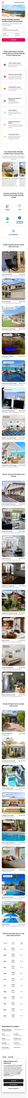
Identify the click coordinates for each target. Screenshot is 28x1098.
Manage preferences (13, 1088)
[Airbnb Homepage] (3, 2)
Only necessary (13, 1084)
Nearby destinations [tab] (7, 1029)
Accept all (13, 1080)
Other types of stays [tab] (19, 1029)
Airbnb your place (19, 2)
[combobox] (13, 30)
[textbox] (7, 35)
